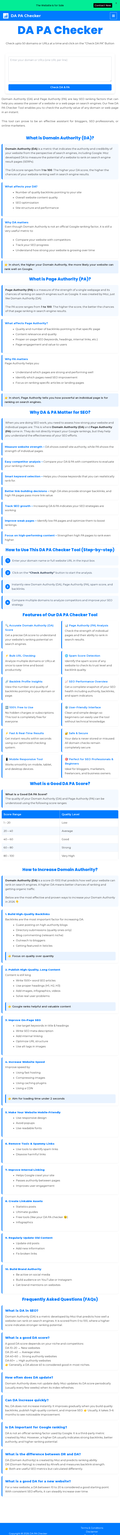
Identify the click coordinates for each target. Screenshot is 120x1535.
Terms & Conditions (92, 1528)
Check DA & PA (60, 87)
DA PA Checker (26, 15)
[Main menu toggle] (113, 15)
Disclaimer (92, 1531)
